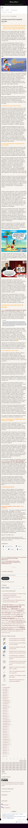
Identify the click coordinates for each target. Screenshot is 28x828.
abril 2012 (5, 732)
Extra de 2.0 (4, 794)
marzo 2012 (5, 734)
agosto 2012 (5, 726)
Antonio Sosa (21, 605)
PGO (19, 562)
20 (13, 767)
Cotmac (6, 620)
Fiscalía (23, 620)
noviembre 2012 (6, 721)
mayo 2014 (5, 705)
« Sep (2, 773)
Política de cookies (10, 817)
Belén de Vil (9, 609)
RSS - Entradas (6, 804)
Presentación (14, 10)
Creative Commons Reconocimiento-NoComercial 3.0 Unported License (12, 784)
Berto (18, 561)
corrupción (15, 562)
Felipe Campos (19, 620)
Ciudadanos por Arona (11, 616)
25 (6, 769)
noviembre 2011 (6, 741)
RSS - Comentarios (6, 807)
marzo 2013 (5, 715)
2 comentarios (23, 557)
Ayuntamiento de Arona (11, 561)
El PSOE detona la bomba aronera (9, 595)
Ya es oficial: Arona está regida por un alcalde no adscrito (14, 593)
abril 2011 (5, 752)
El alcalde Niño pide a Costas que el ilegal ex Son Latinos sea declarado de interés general (17, 663)
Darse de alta (5, 578)
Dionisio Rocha (13, 620)
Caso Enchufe (4, 614)
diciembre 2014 (6, 700)
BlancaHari (14, 2)
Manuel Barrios (8, 625)
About (7, 10)
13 (13, 765)
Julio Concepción (13, 623)
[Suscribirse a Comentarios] (1, 807)
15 (21, 765)
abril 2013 (5, 713)
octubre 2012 (5, 723)
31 (3, 771)
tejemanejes (13, 630)
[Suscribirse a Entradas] (1, 804)
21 (17, 767)
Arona (8, 557)
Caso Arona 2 (23, 612)
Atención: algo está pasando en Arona (10, 601)
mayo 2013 (5, 711)
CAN (12, 612)
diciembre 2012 (6, 719)
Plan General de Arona (9, 558)
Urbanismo (18, 630)
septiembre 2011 (6, 744)
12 (10, 765)
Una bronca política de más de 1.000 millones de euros (14, 600)
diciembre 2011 (6, 739)
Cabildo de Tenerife (13, 610)
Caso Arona (16, 613)
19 (10, 767)
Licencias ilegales (19, 623)
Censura (11, 614)
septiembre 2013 (6, 707)
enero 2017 (5, 692)
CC (9, 614)
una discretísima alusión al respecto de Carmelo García (13, 310)
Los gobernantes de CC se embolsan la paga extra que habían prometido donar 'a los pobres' (17, 657)
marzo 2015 (5, 695)
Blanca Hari (10, 782)
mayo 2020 (5, 690)
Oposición (21, 625)
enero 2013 (5, 718)
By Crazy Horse (13, 557)
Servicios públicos (4, 630)
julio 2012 (5, 728)
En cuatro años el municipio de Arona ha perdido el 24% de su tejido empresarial (13, 461)
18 (6, 767)
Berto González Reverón (5, 610)
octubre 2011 (5, 742)
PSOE (23, 629)
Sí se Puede (9, 630)
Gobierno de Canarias (4, 622)
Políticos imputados (16, 629)
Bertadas (15, 609)
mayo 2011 (5, 750)
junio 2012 (5, 729)
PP (21, 629)
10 (3, 765)
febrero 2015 (5, 697)
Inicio (2, 10)
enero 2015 (5, 698)
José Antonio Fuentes (5, 623)
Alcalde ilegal (15, 604)
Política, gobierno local (6, 563)
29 (21, 769)
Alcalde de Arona (7, 605)
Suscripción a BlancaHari (7, 571)
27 (13, 769)
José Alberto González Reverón (17, 622)
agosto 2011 (5, 745)
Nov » (5, 773)
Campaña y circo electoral (7, 562)
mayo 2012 (5, 731)
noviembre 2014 (6, 702)
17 (3, 767)
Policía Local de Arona (15, 627)
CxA (9, 620)
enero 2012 (5, 737)
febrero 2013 (5, 716)
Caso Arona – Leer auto (6, 12)
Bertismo (20, 609)
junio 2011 (5, 749)
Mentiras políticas (16, 625)
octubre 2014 (5, 703)
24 (3, 769)
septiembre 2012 (6, 724)
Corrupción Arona (18, 618)
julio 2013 (5, 708)
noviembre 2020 (6, 687)
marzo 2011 (5, 753)
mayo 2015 (5, 694)
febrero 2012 (5, 736)
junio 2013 (5, 710)
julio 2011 (5, 747)
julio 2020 (5, 689)
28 (17, 769)
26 (10, 769)
